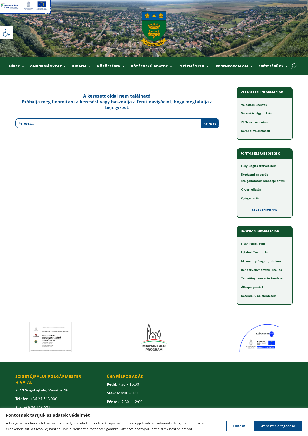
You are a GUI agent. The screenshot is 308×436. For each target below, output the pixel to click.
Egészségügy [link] (271, 66)
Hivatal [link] (79, 66)
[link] (6, 32)
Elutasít (239, 426)
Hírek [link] (14, 66)
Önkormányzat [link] (46, 66)
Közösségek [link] (109, 66)
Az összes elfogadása (278, 426)
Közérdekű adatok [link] (149, 66)
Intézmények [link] (191, 66)
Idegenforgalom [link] (231, 66)
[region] (154, 422)
